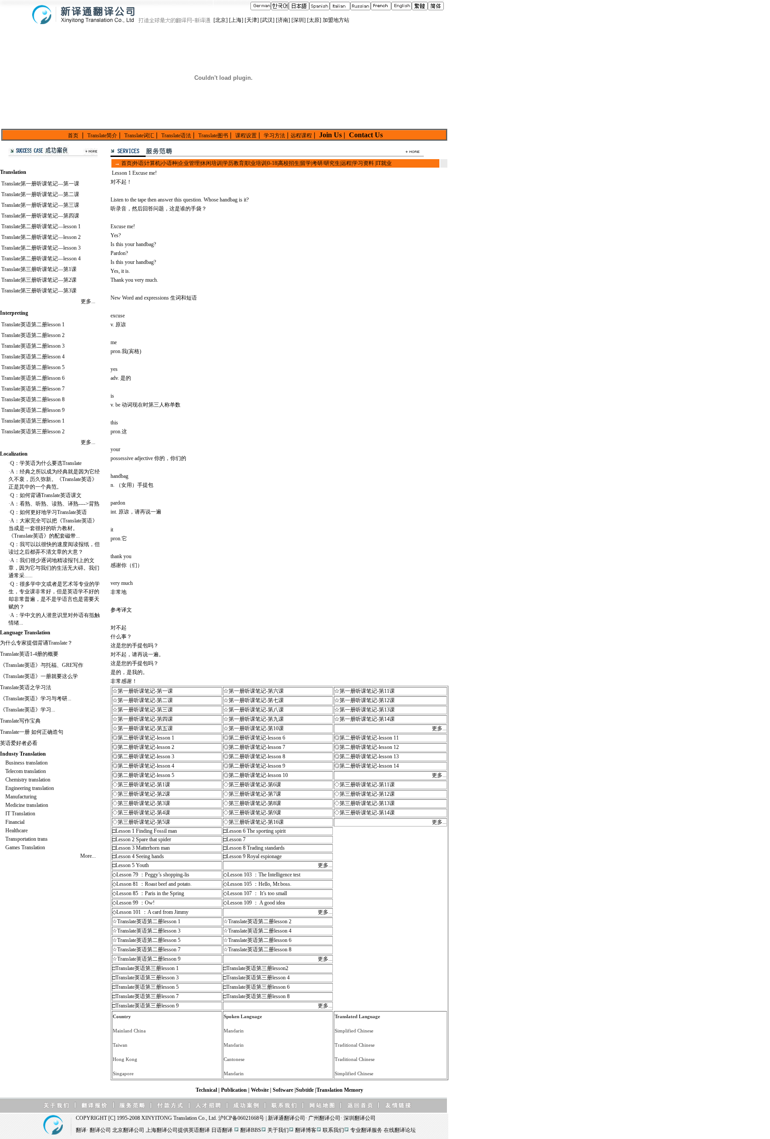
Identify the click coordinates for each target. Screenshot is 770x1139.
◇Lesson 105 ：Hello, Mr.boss (256, 884)
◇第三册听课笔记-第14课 (364, 813)
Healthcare (16, 830)
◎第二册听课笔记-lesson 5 (143, 775)
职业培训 (255, 163)
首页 (73, 135)
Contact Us (365, 135)
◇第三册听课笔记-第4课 (141, 813)
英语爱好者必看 (18, 743)
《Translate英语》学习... (27, 710)
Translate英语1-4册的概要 (29, 654)
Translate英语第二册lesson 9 (33, 410)
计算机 (152, 163)
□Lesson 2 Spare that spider (141, 839)
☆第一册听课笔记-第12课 (364, 700)
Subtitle (305, 1090)
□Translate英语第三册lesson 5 (145, 987)
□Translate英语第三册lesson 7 (145, 996)
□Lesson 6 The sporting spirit (254, 831)
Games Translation (25, 847)
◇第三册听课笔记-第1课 (141, 784)
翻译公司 (294, 1118)
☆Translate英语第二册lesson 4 (257, 931)
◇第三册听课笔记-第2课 (141, 794)
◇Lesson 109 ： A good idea (254, 903)
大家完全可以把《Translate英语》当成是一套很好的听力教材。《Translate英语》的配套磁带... (53, 528)
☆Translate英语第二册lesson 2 (257, 921)
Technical (207, 1090)
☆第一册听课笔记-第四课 (142, 719)
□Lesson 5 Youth (130, 865)
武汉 (267, 20)
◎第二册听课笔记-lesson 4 (143, 766)
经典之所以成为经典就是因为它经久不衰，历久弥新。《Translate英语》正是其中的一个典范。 (54, 479)
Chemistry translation (27, 780)
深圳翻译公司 (360, 1118)
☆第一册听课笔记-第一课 (142, 691)
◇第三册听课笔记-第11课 (364, 784)
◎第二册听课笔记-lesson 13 (366, 756)
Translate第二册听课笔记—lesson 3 (41, 248)
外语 (138, 163)
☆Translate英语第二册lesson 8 (257, 949)
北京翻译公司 (128, 1130)
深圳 (298, 20)
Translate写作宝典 (20, 721)
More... (88, 856)
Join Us (330, 135)
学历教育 (233, 163)
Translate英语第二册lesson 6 (33, 378)
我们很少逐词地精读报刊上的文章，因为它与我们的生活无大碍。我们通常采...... (53, 568)
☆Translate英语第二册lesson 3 (146, 931)
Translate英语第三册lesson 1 (33, 421)
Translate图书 (213, 135)
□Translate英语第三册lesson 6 (256, 987)
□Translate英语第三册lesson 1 (145, 968)
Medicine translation (26, 805)
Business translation (26, 763)
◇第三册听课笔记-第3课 (141, 803)
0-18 (272, 163)
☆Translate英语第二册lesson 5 (146, 940)
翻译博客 (305, 1130)
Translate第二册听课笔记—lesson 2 (41, 237)
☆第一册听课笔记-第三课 (142, 710)
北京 (220, 20)
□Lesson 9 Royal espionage (252, 856)
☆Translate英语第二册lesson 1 (146, 921)
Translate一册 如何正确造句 (31, 732)
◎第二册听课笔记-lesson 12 (366, 747)
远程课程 (301, 135)
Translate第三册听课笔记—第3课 (39, 291)
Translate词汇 (139, 135)
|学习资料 (363, 163)
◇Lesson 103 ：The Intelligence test (261, 875)
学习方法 (274, 135)
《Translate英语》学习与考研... (35, 698)
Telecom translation (25, 771)
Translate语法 (176, 135)
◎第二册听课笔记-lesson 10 (255, 775)
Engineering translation (29, 788)
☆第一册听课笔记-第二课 (142, 700)
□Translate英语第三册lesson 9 (145, 1006)
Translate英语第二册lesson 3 (33, 346)
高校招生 (288, 163)
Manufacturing (21, 797)
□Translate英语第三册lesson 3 (145, 978)
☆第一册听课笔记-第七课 (253, 700)
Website (260, 1090)
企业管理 (189, 163)
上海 (236, 20)
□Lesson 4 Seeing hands (138, 856)
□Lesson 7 (234, 839)
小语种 (169, 163)
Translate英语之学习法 (25, 687)
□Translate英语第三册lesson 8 (256, 996)
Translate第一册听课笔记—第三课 (40, 205)
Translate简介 (102, 135)
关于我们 (278, 1130)
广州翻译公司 (324, 1118)
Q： (15, 463)
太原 (314, 20)
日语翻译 (222, 1130)
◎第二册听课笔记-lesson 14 (366, 766)
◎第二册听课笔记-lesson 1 (143, 738)
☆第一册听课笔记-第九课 (253, 719)
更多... (88, 301)
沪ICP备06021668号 (241, 1118)
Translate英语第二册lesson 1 (33, 324)
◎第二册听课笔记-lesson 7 (254, 747)
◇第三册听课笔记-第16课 (253, 822)
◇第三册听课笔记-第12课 (364, 794)
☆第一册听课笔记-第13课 (364, 710)
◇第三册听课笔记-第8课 (252, 803)
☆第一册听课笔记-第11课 (364, 691)
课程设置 (246, 135)
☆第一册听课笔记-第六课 (253, 691)
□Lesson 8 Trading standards (254, 848)
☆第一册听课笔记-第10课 (253, 728)
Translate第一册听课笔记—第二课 (40, 194)
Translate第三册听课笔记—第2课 (39, 280)
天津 (251, 20)
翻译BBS (250, 1130)
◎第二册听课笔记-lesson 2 (143, 747)
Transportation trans (26, 839)
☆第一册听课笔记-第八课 (253, 710)
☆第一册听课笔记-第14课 (364, 719)
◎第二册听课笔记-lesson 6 (254, 738)
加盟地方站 (336, 20)
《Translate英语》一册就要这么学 (39, 676)
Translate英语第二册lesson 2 (33, 335)
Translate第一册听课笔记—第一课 (40, 184)
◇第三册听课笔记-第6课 (252, 784)
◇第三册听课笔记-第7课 (252, 794)
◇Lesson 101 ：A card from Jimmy (150, 912)
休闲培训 (211, 163)
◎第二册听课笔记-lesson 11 (366, 738)
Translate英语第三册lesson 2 (33, 431)
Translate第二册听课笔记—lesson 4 (41, 258)
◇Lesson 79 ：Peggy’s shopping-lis (150, 875)
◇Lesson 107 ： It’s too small (255, 893)
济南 (283, 20)
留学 (305, 163)
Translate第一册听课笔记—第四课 (40, 216)
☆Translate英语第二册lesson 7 (146, 949)
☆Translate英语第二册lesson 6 (257, 940)
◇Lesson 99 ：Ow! (133, 903)
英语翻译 (199, 1130)
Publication (234, 1090)
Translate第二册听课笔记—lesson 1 (41, 226)
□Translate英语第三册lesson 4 (256, 978)
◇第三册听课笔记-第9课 (252, 813)
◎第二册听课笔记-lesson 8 (254, 756)
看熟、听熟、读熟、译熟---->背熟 (59, 504)
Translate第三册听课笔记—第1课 (39, 269)
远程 (346, 163)
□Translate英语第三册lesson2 (255, 968)
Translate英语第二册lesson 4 (33, 357)
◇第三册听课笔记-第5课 (141, 822)
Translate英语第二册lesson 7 (33, 389)
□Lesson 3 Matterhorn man (141, 848)
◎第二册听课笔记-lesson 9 (254, 766)
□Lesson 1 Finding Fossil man (144, 831)
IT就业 (384, 163)
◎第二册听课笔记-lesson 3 (143, 756)
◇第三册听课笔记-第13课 (364, 803)
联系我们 (333, 1130)
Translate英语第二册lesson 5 (33, 367)
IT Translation (20, 813)
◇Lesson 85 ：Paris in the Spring (148, 893)
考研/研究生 (326, 163)
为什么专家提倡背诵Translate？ (36, 643)
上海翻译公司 (162, 1130)
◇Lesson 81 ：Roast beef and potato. (152, 884)
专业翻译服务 (366, 1130)
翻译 (81, 1130)
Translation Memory (339, 1090)
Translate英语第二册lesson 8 (33, 399)
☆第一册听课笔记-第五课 (142, 728)
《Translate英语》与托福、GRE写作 (41, 665)
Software (284, 1090)
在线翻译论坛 (400, 1130)
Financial (15, 822)
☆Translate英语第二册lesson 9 (146, 959)
